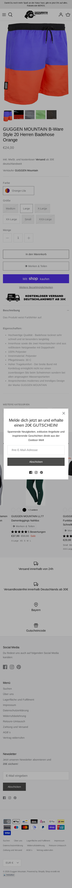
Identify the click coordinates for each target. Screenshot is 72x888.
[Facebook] (30, 472)
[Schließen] (64, 413)
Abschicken (36, 461)
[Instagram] (36, 472)
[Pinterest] (41, 472)
